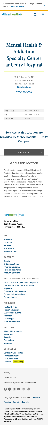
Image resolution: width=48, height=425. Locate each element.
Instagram (23, 389)
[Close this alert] (45, 5)
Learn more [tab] (24, 152)
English (36, 397)
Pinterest (28, 389)
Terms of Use (10, 377)
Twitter (9, 389)
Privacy (7, 372)
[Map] (24, 37)
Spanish (25, 402)
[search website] (35, 15)
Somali (16, 402)
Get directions (24, 87)
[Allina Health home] (12, 15)
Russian (7, 402)
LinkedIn (14, 389)
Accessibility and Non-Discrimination (20, 382)
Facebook (5, 389)
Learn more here (16, 6)
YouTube (19, 389)
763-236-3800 (24, 92)
